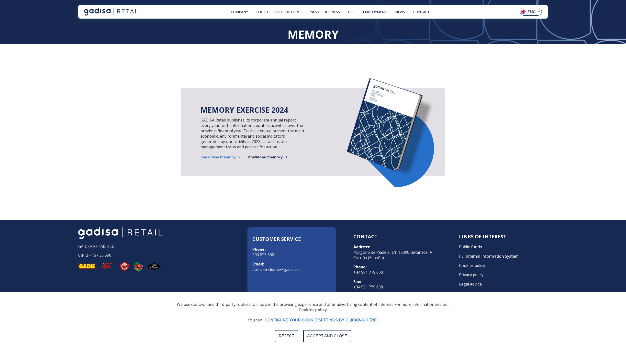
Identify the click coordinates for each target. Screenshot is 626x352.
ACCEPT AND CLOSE (327, 336)
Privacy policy (471, 274)
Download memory (265, 156)
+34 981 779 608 (368, 287)
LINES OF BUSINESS (323, 12)
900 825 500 (263, 254)
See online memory (218, 156)
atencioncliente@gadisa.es (276, 269)
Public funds (470, 247)
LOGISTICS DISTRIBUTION (277, 12)
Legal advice (470, 284)
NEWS (400, 12)
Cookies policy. (313, 309)
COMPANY (239, 12)
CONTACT (421, 12)
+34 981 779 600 (368, 272)
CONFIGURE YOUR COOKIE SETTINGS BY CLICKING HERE (321, 320)
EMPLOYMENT (375, 12)
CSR (351, 12)
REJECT (286, 336)
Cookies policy (472, 265)
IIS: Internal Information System (489, 256)
